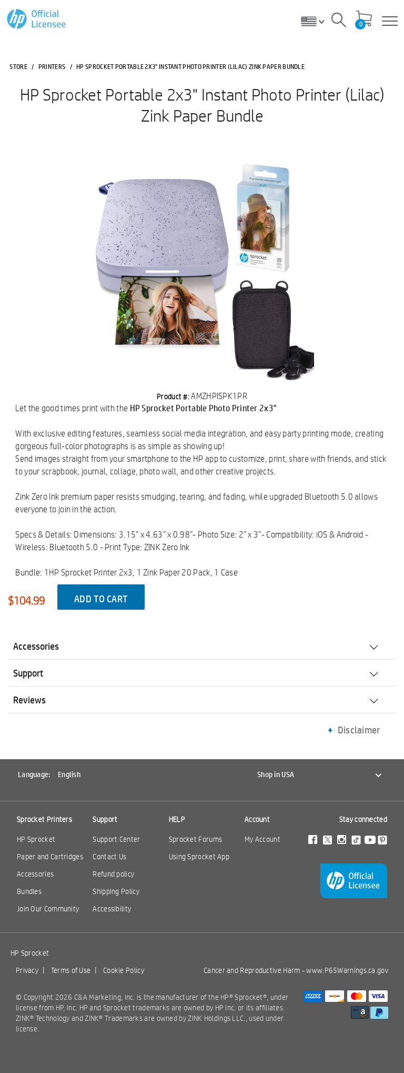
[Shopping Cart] (364, 19)
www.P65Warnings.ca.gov (347, 970)
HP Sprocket (36, 839)
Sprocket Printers (44, 819)
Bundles (29, 891)
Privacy (27, 970)
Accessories (35, 874)
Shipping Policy (116, 891)
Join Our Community (48, 908)
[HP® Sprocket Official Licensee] (37, 19)
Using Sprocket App (199, 856)
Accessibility (112, 908)
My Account (262, 839)
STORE (18, 66)
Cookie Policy (123, 970)
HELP (177, 819)
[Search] (338, 21)
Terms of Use (71, 970)
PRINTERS (51, 66)
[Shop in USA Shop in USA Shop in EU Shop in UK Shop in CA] (316, 21)
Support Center (116, 839)
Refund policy (113, 874)
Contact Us (109, 856)
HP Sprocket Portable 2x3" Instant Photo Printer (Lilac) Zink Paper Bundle (202, 105)
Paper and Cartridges (50, 856)
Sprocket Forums (196, 839)
